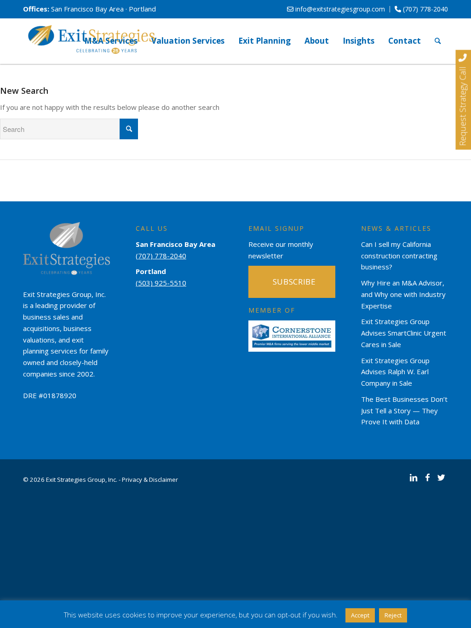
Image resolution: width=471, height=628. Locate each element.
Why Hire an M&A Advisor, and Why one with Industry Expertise (403, 294)
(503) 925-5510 (161, 282)
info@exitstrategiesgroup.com (339, 9)
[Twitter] (441, 477)
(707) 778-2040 (424, 9)
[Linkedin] (413, 477)
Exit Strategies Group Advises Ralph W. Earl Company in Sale (395, 372)
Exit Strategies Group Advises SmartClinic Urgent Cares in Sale (403, 333)
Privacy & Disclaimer (150, 479)
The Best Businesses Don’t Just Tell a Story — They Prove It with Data (404, 410)
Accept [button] (360, 615)
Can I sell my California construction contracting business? (399, 256)
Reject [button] (393, 615)
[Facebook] (427, 477)
